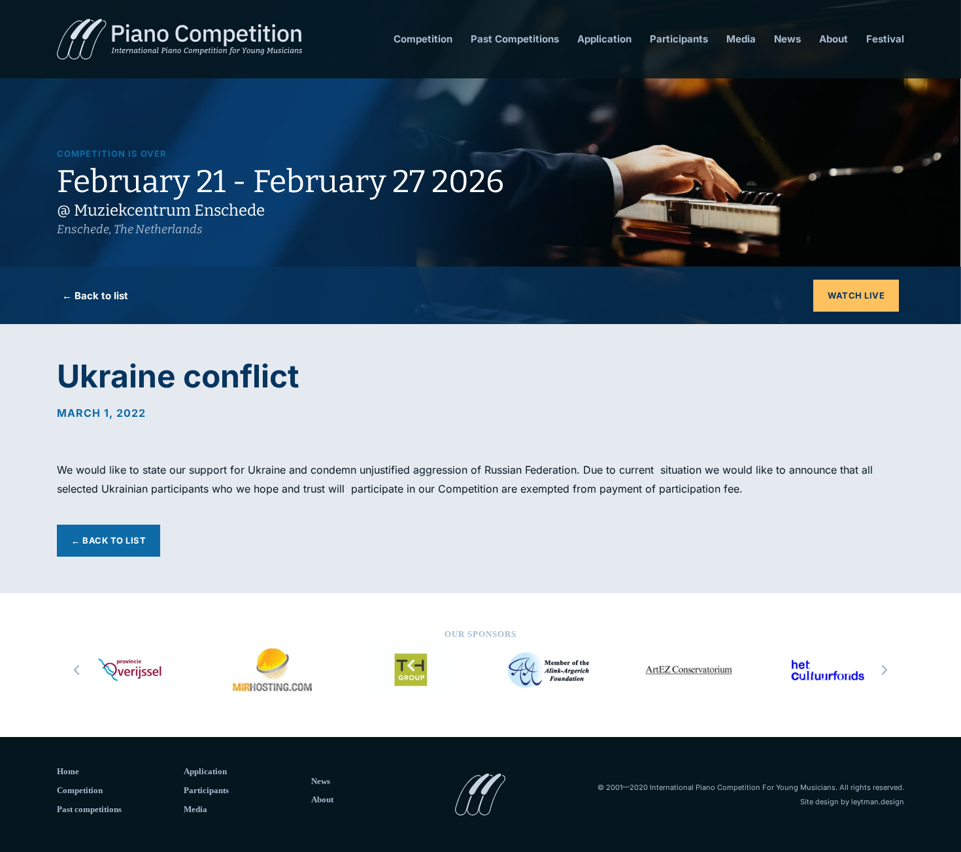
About (833, 39)
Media (741, 39)
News (787, 39)
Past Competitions (515, 39)
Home (68, 771)
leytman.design (877, 801)
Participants (679, 39)
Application (604, 39)
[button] (76, 670)
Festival (885, 39)
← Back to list (95, 295)
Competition (423, 39)
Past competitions (89, 809)
